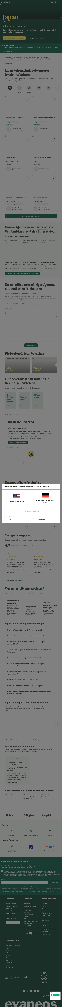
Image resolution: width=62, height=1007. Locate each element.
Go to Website (41, 519)
